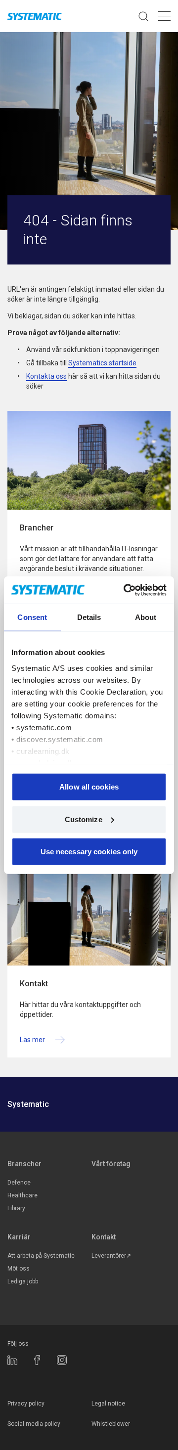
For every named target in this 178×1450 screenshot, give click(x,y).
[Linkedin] (12, 1360)
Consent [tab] (32, 617)
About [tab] (146, 617)
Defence (19, 1182)
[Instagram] (62, 1360)
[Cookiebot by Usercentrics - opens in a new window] (126, 589)
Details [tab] (89, 617)
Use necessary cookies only (89, 851)
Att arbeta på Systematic (41, 1255)
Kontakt (103, 1237)
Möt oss (18, 1268)
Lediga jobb (22, 1281)
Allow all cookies (89, 787)
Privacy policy (25, 1403)
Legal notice (108, 1403)
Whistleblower (110, 1423)
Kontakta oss (46, 376)
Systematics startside (102, 363)
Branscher (24, 1164)
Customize (83, 819)
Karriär (19, 1237)
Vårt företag (111, 1164)
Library (16, 1208)
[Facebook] (37, 1360)
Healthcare (22, 1195)
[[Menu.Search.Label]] (143, 16)
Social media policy (33, 1423)
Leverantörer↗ (111, 1255)
